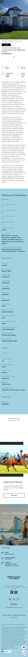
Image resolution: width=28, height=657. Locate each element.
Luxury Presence (18, 607)
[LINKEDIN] (10, 599)
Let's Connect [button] (14, 536)
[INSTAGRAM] (17, 599)
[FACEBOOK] (14, 599)
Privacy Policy (14, 617)
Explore (14, 495)
